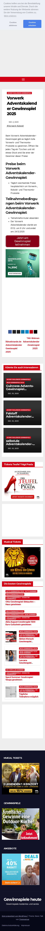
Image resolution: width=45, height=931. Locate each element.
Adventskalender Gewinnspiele (19, 93)
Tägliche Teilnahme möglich (28, 695)
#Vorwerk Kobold (15, 126)
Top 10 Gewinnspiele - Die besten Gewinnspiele (18, 598)
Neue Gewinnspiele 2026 (15, 382)
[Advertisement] (22, 53)
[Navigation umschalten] (23, 79)
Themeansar (24, 919)
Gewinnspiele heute (22, 899)
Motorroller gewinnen (15, 670)
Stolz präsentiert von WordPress (15, 916)
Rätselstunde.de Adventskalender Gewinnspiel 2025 (14, 346)
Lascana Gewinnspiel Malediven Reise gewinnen (27, 664)
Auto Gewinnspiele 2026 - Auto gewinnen (21, 591)
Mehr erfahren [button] (10, 16)
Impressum (25, 925)
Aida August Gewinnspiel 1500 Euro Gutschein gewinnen (20, 623)
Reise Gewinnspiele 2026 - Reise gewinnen (21, 614)
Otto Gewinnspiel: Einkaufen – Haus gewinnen (20, 603)
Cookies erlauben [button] (32, 23)
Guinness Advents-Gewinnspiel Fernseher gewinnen (21, 389)
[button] (41, 79)
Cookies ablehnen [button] (13, 23)
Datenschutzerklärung (10, 925)
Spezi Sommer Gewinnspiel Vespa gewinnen (19, 678)
